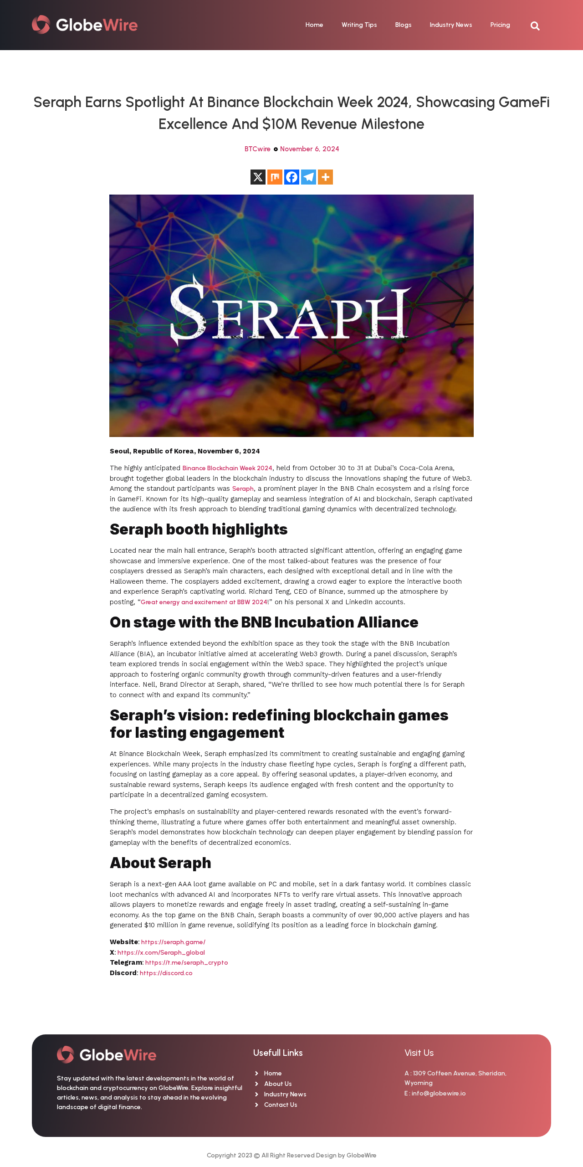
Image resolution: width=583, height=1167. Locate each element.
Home (314, 25)
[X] (258, 177)
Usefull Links (278, 1052)
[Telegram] (308, 177)
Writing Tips (359, 25)
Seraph (243, 489)
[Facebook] (291, 177)
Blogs (403, 25)
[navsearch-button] (540, 25)
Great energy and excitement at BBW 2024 (204, 602)
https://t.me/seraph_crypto (186, 963)
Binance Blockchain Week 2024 (227, 468)
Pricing (500, 25)
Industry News (451, 25)
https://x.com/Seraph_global (160, 952)
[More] (325, 177)
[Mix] (274, 177)
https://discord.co (165, 973)
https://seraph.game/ (172, 942)
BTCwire (258, 149)
